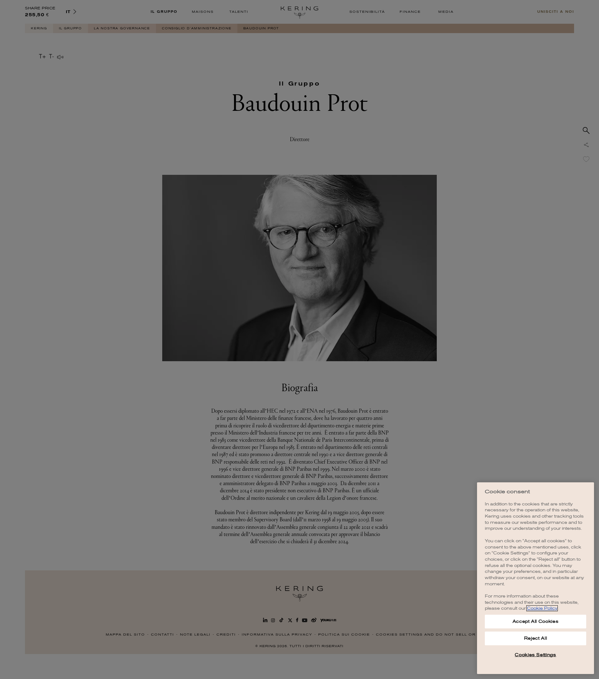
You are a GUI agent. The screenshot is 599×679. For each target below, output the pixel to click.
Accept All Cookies (536, 621)
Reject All (535, 638)
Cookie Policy (542, 608)
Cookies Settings (535, 654)
